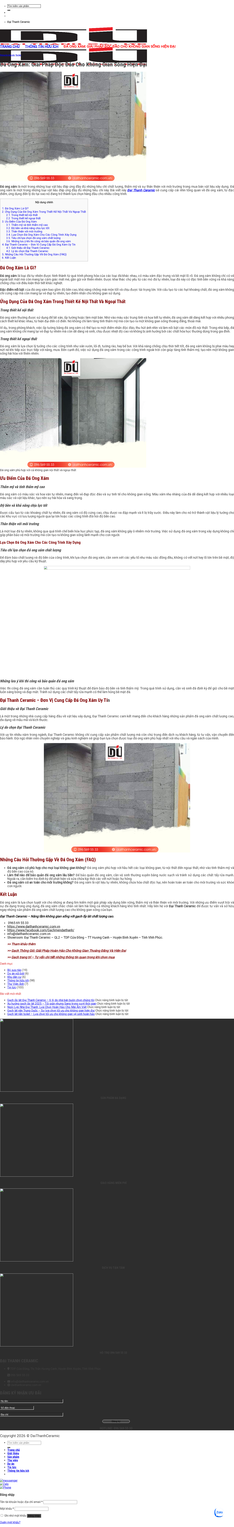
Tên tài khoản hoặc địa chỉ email (21, 1502)
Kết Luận (9, 257)
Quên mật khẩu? (10, 1522)
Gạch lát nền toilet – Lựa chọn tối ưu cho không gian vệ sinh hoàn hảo (51, 1014)
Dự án (10, 1464)
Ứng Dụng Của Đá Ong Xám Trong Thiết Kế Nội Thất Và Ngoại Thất (44, 211)
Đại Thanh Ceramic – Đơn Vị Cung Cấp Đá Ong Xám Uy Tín (39, 244)
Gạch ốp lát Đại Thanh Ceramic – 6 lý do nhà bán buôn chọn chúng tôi (50, 1000)
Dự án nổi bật (15, 973)
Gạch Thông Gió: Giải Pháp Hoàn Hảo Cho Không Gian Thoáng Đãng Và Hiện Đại (68, 950)
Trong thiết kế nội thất (22, 215)
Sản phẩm (13, 1457)
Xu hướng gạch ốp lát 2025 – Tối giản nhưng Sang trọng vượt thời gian (51, 1003)
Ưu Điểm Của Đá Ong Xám (19, 221)
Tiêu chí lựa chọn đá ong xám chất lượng (33, 238)
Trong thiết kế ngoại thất (23, 218)
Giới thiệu (13, 1453)
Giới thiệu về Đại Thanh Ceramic (28, 248)
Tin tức (18, 55)
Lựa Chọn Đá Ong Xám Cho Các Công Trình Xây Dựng (41, 234)
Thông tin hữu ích (41, 46)
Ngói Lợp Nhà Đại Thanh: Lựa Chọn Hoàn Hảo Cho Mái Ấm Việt (46, 1007)
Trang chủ (10, 46)
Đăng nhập (34, 1515)
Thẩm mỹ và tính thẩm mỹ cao (27, 225)
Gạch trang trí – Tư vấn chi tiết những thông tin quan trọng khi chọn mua (63, 957)
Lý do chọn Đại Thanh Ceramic (27, 251)
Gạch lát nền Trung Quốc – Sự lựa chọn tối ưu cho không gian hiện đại (51, 1010)
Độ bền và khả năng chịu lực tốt (27, 228)
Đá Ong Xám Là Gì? (15, 208)
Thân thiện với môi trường (24, 231)
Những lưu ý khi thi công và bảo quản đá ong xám (38, 241)
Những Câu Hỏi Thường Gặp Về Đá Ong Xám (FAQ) (34, 254)
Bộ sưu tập (14, 970)
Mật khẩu (7, 1508)
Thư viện (12, 1460)
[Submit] (8, 10)
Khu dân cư (14, 977)
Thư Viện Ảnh (15, 984)
